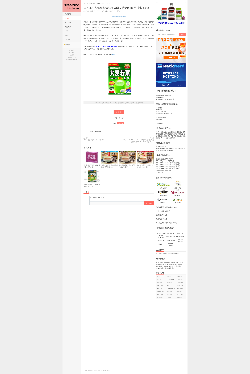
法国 (177, 254)
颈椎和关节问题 (164, 134)
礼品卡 (170, 114)
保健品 (67, 18)
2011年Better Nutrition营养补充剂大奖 (168, 169)
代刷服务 (71, 55)
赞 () (119, 112)
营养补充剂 (100, 3)
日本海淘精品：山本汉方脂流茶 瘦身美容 (127, 166)
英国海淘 (169, 294)
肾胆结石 (180, 134)
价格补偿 (165, 114)
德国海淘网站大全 (161, 215)
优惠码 (169, 277)
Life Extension (171, 288)
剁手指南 (159, 119)
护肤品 (169, 297)
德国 (160, 254)
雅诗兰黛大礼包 (72, 57)
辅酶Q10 (171, 148)
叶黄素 (177, 148)
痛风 (178, 136)
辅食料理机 (170, 268)
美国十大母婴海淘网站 (163, 211)
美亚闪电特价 (160, 97)
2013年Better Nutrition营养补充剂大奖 (168, 163)
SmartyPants (166, 264)
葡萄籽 (181, 148)
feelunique (160, 297)
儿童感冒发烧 (166, 136)
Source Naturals (170, 244)
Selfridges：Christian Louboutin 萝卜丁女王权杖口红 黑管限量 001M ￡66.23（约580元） (138, 141)
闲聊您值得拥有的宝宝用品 (164, 171)
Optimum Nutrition (180, 240)
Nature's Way (160, 291)
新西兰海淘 (160, 294)
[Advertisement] (171, 333)
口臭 (175, 136)
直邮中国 (159, 108)
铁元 (157, 262)
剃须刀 (182, 262)
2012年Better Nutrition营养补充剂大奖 (168, 165)
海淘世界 (68, 27)
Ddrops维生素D (161, 266)
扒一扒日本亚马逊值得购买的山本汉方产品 (91, 166)
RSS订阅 (67, 45)
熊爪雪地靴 (173, 264)
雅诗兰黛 (159, 288)
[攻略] (163, 190)
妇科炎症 (168, 132)
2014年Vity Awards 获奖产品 (165, 161)
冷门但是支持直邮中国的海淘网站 (166, 223)
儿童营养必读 (160, 173)
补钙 (157, 132)
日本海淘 (179, 279)
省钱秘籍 (159, 110)
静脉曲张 (183, 136)
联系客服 (159, 114)
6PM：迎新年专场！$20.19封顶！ (93, 140)
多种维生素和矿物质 (162, 148)
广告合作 (71, 50)
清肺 (172, 136)
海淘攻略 (68, 14)
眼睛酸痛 (174, 132)
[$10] (165, 202)
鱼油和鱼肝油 (160, 146)
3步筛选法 (159, 123)
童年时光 (161, 244)
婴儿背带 (179, 266)
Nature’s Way (161, 240)
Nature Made (180, 236)
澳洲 (171, 254)
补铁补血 (162, 132)
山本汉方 (120, 123)
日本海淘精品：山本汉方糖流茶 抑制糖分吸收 (145, 166)
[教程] (165, 195)
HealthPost (180, 282)
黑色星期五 (160, 285)
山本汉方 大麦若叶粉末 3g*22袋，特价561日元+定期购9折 (116, 7)
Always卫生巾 (175, 262)
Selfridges (169, 291)
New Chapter (171, 233)
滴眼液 (164, 150)
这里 (113, 54)
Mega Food (180, 233)
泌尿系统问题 (173, 134)
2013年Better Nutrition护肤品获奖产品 (168, 167)
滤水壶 (161, 262)
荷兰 (174, 254)
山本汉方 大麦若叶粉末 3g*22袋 (105, 46)
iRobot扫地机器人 (161, 268)
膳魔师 (180, 264)
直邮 (66, 35)
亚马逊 (159, 279)
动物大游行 (167, 262)
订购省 (158, 112)
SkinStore (179, 291)
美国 (157, 254)
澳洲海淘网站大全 (161, 219)
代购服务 (68, 40)
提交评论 (149, 203)
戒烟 (173, 138)
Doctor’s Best (171, 240)
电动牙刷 (159, 264)
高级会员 (163, 112)
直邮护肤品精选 (161, 117)
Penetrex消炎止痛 (166, 138)
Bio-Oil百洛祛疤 (171, 266)
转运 (66, 31)
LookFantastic (171, 279)
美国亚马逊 (180, 294)
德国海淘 (169, 282)
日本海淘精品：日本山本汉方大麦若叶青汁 (91, 185)
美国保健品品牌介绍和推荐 (164, 159)
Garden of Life (161, 233)
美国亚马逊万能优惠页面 (163, 95)
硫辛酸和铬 (170, 150)
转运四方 (179, 297)
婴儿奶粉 (68, 22)
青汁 (105, 3)
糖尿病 (158, 138)
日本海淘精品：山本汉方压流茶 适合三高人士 (109, 166)
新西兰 (164, 254)
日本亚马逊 (180, 285)
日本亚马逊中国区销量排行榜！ (165, 99)
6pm (168, 285)
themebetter (104, 370)
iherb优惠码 (180, 288)
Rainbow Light (170, 236)
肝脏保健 (179, 132)
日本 (168, 254)
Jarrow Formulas (161, 236)
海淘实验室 (71, 6)
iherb (158, 277)
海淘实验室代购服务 (119, 16)
